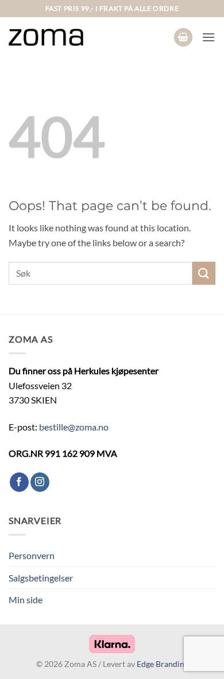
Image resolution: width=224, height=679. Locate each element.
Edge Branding (162, 664)
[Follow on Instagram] (39, 482)
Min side (26, 599)
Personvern (32, 555)
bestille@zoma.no (74, 426)
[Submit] (203, 273)
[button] (183, 37)
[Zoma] (46, 37)
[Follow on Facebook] (19, 482)
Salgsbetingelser (41, 577)
